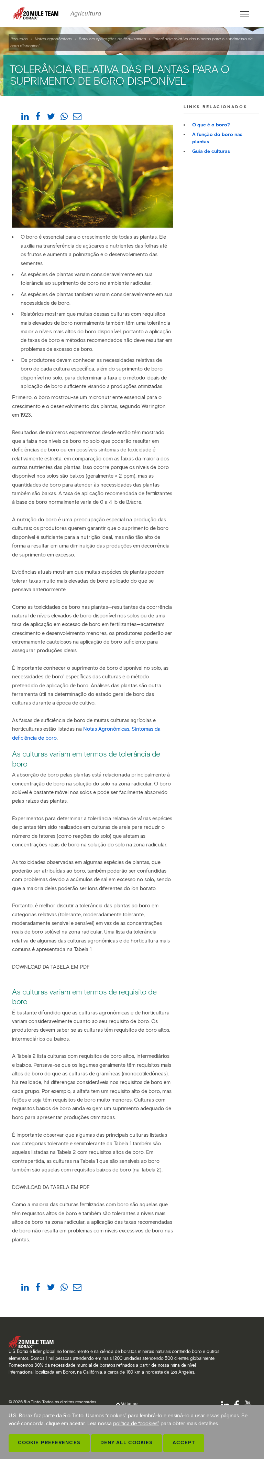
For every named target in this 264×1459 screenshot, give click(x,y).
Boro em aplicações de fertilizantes (112, 38)
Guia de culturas (211, 151)
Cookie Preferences (49, 1443)
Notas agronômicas (53, 38)
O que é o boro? (211, 125)
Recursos (19, 38)
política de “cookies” (136, 1423)
